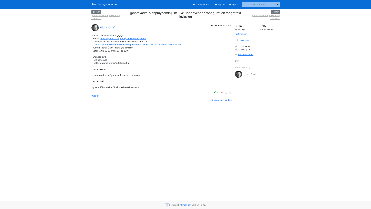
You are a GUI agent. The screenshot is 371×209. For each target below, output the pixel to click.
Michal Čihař (107, 27)
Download (243, 40)
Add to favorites (245, 54)
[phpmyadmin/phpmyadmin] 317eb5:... (105, 17)
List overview (241, 34)
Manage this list (203, 4)
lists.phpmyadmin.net (104, 4)
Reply (96, 95)
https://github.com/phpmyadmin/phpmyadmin (123, 38)
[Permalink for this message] (230, 93)
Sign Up (235, 4)
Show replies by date (222, 100)
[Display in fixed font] (226, 93)
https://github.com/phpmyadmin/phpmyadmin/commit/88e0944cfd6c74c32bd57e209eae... (139, 44)
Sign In (221, 4)
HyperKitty (186, 204)
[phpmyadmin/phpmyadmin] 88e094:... (265, 17)
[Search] (277, 4)
